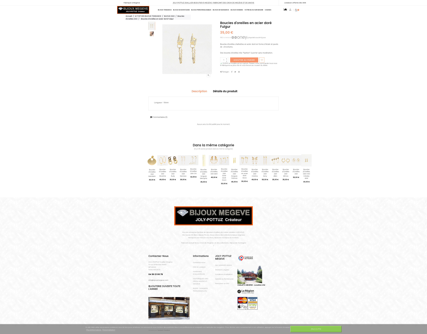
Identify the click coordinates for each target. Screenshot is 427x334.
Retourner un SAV (222, 283)
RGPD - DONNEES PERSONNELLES (200, 289)
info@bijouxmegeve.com (158, 280)
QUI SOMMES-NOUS (223, 265)
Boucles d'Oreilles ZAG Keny (265, 172)
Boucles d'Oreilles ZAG (296, 171)
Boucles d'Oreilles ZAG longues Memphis (203, 173)
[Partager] (231, 72)
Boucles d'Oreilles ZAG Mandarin (152, 173)
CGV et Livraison (199, 267)
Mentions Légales (222, 270)
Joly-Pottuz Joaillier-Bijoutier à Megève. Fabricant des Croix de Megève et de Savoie (213, 3)
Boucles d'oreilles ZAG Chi (193, 171)
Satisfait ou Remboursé (224, 279)
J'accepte (316, 329)
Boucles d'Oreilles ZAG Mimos (285, 172)
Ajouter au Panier (244, 60)
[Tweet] (235, 72)
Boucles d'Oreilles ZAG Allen (275, 172)
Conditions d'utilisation (224, 274)
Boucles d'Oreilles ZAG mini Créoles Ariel (306, 173)
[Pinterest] (239, 72)
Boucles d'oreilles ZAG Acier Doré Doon (224, 174)
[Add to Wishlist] (261, 59)
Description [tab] (199, 91)
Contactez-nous (199, 262)
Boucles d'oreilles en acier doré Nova (244, 173)
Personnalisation (108, 330)
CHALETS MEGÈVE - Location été (251, 285)
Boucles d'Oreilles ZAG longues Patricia (234, 173)
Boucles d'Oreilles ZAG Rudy (172, 172)
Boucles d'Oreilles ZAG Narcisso (183, 172)
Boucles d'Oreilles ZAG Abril (214, 171)
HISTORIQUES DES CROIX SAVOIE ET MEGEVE (200, 281)
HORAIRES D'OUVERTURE (199, 273)
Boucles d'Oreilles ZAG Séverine (162, 172)
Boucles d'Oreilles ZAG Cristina (254, 172)
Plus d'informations (94, 330)
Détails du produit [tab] (225, 91)
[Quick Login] (290, 10)
